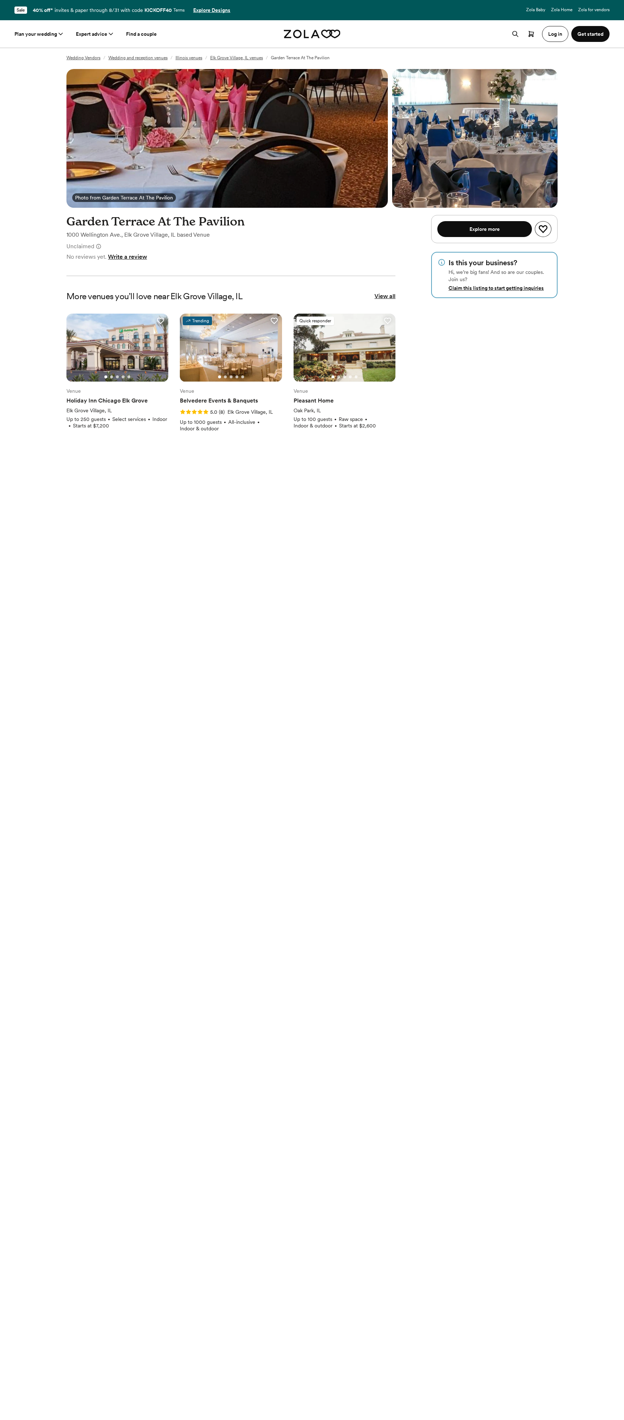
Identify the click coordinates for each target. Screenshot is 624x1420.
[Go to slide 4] (123, 377)
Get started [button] (590, 34)
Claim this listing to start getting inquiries (496, 288)
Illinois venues (189, 57)
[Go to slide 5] (129, 377)
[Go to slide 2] (111, 377)
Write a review (127, 256)
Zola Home (561, 9)
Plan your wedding (35, 34)
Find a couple (141, 34)
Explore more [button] (484, 229)
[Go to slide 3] (117, 377)
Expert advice (91, 34)
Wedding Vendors (83, 57)
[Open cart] (531, 34)
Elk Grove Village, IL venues (236, 57)
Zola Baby (535, 9)
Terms (179, 10)
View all (384, 296)
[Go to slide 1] (106, 377)
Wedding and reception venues (138, 57)
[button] (160, 321)
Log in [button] (555, 34)
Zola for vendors (594, 9)
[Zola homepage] (312, 34)
